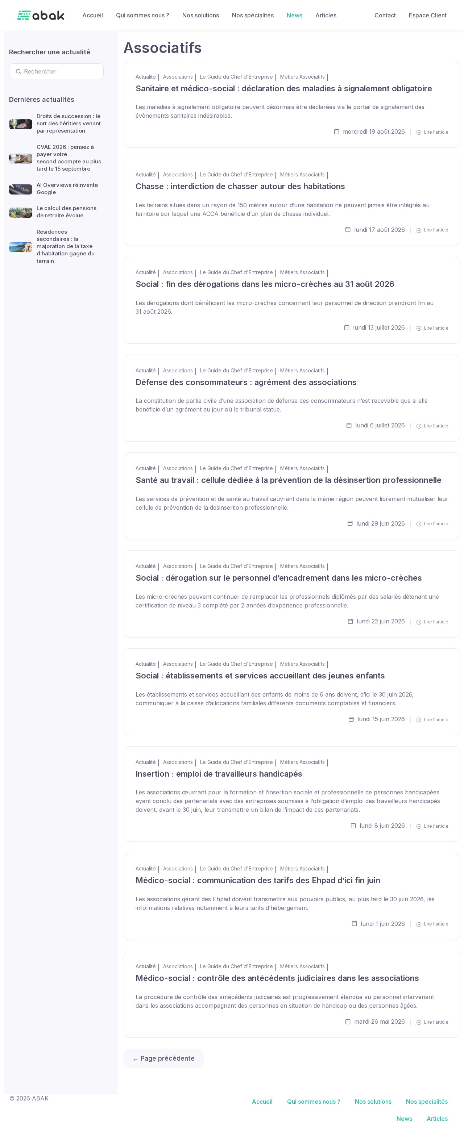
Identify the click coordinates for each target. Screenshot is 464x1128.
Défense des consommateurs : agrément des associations (246, 382)
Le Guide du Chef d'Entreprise (236, 77)
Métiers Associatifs (302, 77)
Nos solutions (200, 15)
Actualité (146, 77)
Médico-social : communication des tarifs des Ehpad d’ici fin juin (258, 880)
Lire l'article (435, 132)
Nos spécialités (253, 15)
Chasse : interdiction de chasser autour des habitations (240, 186)
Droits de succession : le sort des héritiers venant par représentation (69, 123)
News (294, 15)
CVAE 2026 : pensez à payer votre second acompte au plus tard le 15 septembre (69, 157)
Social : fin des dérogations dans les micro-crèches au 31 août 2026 (265, 284)
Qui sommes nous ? (142, 15)
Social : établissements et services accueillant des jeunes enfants (260, 675)
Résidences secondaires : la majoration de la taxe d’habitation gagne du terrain (66, 246)
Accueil (92, 15)
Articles (325, 15)
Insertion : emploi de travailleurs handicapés (219, 773)
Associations (178, 77)
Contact (385, 15)
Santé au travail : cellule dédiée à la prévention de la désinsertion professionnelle (289, 480)
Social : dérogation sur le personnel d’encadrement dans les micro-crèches (279, 577)
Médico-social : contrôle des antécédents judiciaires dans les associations (277, 978)
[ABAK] (40, 15)
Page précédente (163, 1058)
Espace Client (428, 15)
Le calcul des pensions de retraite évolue (66, 212)
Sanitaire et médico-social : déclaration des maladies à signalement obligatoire (284, 88)
